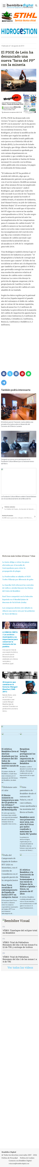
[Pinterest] (22, 373)
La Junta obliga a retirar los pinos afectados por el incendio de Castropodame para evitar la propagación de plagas (15, 566)
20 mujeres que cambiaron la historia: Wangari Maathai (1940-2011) (10, 687)
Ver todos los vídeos (20, 967)
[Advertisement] (19, 1060)
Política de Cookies (27, 1158)
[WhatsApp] (28, 373)
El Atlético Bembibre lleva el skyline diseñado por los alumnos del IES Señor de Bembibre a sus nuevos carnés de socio (10, 758)
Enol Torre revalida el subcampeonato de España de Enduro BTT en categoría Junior (10, 891)
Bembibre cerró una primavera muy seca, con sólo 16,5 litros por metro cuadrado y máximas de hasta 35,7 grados (28, 825)
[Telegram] (3, 382)
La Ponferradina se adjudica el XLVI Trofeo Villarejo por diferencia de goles (17, 578)
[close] (4, 6)
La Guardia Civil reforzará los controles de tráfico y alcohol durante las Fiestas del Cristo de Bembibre (18, 588)
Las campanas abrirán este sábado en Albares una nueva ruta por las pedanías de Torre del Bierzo (18, 611)
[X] (10, 373)
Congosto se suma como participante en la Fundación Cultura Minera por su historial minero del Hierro (17, 461)
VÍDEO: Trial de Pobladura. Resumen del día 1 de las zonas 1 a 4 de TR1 (20, 959)
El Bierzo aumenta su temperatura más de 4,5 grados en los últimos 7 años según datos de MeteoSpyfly (10, 802)
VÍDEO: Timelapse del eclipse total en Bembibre (20, 931)
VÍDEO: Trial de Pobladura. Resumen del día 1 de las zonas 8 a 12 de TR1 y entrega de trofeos (20, 944)
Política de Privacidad (10, 1158)
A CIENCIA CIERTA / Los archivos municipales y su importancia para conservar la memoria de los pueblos (10, 639)
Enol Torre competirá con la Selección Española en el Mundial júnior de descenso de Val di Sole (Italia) (17, 599)
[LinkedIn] (16, 373)
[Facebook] (3, 373)
